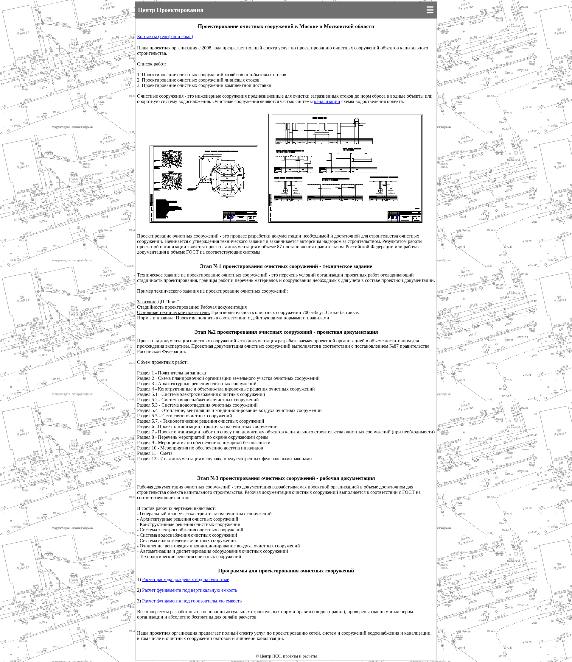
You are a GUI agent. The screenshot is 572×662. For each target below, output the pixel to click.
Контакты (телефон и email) (165, 36)
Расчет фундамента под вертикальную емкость (189, 590)
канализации (327, 101)
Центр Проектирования (170, 10)
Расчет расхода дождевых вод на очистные (185, 579)
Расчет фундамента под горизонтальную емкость (192, 600)
